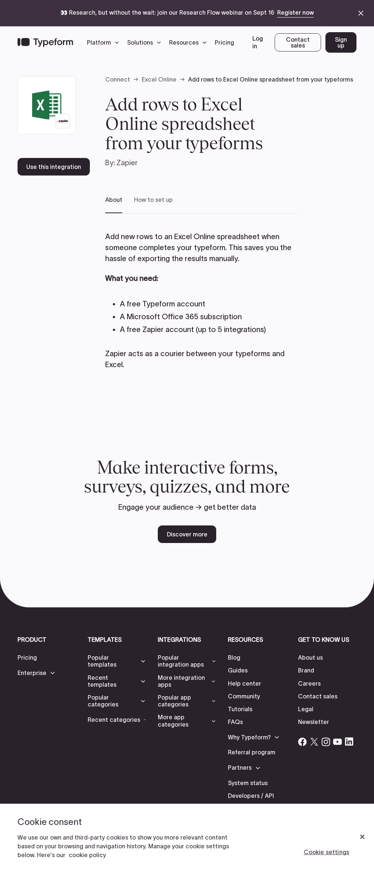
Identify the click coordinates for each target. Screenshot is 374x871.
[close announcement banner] (360, 13)
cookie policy (87, 855)
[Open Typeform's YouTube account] (337, 741)
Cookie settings (326, 852)
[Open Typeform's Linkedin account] (349, 741)
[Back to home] (45, 42)
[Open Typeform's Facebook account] (302, 741)
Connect (117, 79)
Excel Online (159, 79)
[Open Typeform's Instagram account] (325, 741)
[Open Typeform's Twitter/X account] (314, 741)
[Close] (362, 837)
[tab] (113, 204)
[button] (105, 42)
